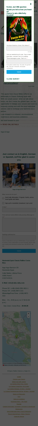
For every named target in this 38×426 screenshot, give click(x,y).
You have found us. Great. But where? (18, 45)
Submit (19, 72)
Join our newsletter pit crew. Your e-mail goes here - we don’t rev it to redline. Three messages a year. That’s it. (19, 56)
